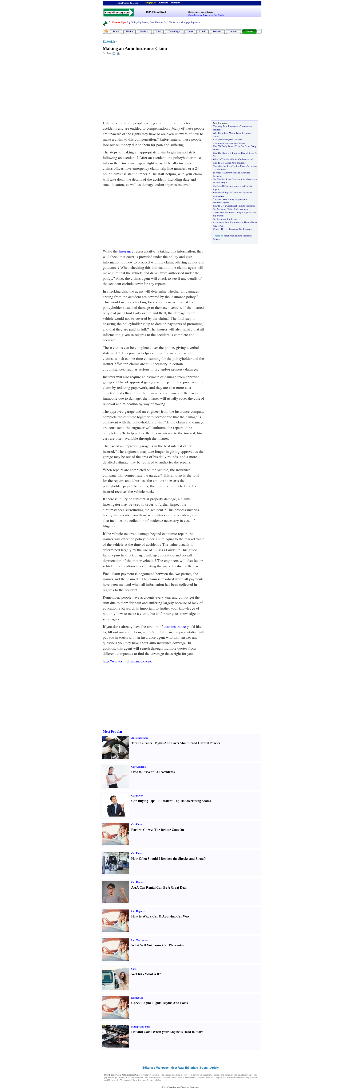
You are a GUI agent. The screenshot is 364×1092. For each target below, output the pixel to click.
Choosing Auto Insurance (225, 126)
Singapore (150, 2)
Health (129, 31)
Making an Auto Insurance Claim (135, 48)
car (200, 1075)
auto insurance (175, 626)
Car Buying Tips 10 (145, 801)
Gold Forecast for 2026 (161, 22)
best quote (188, 1075)
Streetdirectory (174, 1087)
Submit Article (209, 1067)
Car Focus (136, 824)
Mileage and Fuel (140, 1026)
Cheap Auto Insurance (223, 212)
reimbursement (164, 1077)
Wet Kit (136, 974)
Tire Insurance (142, 743)
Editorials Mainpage (155, 1067)
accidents (220, 1075)
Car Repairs (138, 911)
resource (168, 1075)
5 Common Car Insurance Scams (229, 143)
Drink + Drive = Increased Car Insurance (233, 229)
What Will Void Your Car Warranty (157, 945)
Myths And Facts (175, 1003)
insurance (126, 251)
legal (111, 1080)
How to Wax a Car (144, 916)
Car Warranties (139, 940)
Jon (109, 53)
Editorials (109, 41)
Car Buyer (137, 795)
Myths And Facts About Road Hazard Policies (187, 743)
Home (190, 31)
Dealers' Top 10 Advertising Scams (186, 801)
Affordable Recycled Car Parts (227, 139)
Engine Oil (137, 997)
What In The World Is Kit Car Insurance (232, 159)
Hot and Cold (141, 1032)
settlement (237, 1077)
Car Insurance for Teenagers (226, 219)
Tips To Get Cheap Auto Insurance (229, 162)
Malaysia (175, 2)
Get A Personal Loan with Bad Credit (206, 15)
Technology (174, 31)
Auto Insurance (139, 737)
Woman (249, 31)
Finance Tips (118, 22)
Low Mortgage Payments (188, 22)
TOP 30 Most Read (156, 12)
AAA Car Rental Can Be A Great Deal (158, 887)
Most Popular (112, 731)
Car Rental (137, 882)
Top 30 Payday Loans (137, 22)
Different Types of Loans (200, 12)
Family (202, 31)
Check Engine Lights (146, 1003)
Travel (116, 31)
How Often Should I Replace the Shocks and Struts (167, 858)
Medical (144, 31)
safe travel (149, 1080)
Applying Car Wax (175, 916)
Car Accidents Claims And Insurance (230, 209)
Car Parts (136, 853)
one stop (160, 1075)
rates (236, 1075)
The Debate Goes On (169, 829)
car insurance (137, 1077)
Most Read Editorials (184, 1067)
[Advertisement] (137, 88)
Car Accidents (138, 766)
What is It (152, 974)
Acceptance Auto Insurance (226, 222)
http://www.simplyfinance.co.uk (127, 661)
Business (217, 31)
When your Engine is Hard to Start (178, 1032)
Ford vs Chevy (141, 829)
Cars (158, 31)
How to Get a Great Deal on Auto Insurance (234, 205)
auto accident (204, 1077)
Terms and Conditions (190, 1087)
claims (227, 1075)
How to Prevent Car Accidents (153, 772)
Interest (233, 31)
